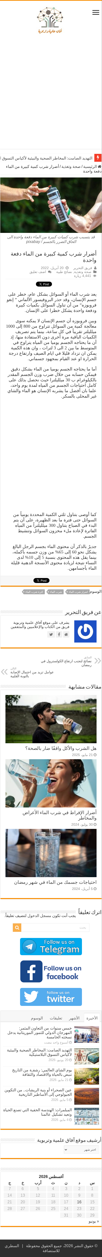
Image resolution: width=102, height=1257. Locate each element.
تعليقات (56, 1018)
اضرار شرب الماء (78, 591)
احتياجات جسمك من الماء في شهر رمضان (55, 882)
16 (79, 1202)
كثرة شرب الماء (34, 591)
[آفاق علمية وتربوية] (51, 21)
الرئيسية (90, 166)
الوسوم (37, 1018)
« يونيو (94, 1221)
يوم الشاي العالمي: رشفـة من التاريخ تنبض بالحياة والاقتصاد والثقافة (42, 1072)
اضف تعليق (37, 272)
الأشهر (74, 1018)
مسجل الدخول (39, 916)
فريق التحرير (82, 268)
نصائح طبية (64, 272)
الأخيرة (92, 1018)
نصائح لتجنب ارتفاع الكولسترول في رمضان (66, 661)
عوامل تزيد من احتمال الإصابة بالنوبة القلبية (32, 672)
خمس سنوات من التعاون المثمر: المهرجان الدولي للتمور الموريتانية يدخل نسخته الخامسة (39, 1032)
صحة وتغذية (71, 166)
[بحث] (17, 927)
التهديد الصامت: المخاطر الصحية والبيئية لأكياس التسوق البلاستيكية (39, 1052)
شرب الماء (56, 591)
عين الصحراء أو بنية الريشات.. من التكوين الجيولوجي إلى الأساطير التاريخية (38, 1092)
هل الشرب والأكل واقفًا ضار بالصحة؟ (61, 748)
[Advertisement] (51, 93)
